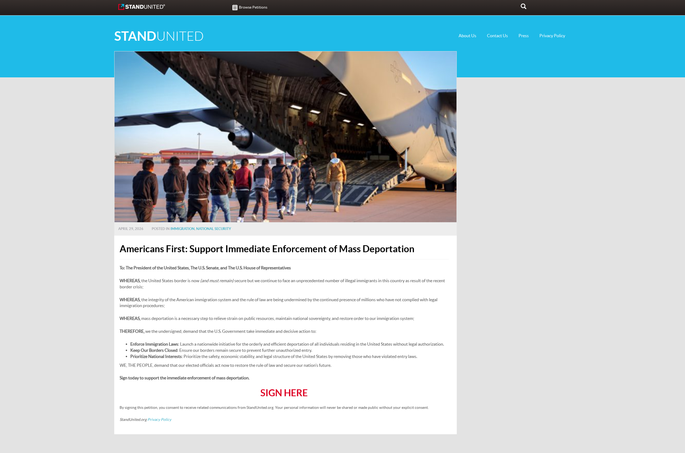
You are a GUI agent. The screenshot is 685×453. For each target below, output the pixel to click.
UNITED (159, 36)
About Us (467, 35)
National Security (213, 229)
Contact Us (497, 35)
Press (524, 35)
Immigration (182, 229)
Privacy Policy (552, 35)
